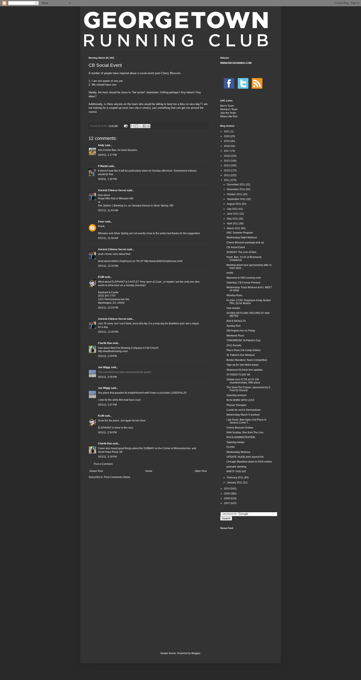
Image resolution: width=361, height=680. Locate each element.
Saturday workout (236, 395)
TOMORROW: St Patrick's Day (243, 340)
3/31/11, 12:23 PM (108, 307)
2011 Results (233, 345)
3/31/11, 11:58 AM (108, 238)
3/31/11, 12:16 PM (108, 265)
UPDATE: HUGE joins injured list (244, 456)
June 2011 (233, 213)
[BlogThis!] (136, 126)
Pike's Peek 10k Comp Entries (243, 350)
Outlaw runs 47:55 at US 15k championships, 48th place (243, 381)
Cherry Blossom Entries (239, 427)
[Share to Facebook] (144, 126)
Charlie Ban (105, 343)
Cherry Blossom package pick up (245, 242)
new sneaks (233, 308)
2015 (227, 160)
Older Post (201, 471)
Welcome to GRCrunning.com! (243, 277)
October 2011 (235, 194)
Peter (101, 221)
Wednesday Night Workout (241, 237)
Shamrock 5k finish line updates (244, 369)
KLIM (101, 277)
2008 (227, 498)
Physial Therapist (236, 405)
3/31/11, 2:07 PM (107, 404)
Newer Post (96, 471)
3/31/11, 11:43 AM (108, 210)
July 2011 (232, 208)
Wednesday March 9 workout (242, 414)
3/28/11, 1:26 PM (107, 179)
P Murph (103, 166)
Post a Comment (103, 464)
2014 (227, 165)
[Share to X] (140, 126)
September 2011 (236, 199)
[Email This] (132, 126)
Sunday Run (233, 325)
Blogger (195, 653)
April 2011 (233, 223)
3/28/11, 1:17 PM (107, 154)
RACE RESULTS (236, 321)
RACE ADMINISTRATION (240, 437)
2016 (227, 155)
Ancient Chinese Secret (112, 190)
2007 (227, 503)
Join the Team (228, 112)
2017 (227, 150)
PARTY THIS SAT (236, 471)
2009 (227, 493)
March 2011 (234, 228)
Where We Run (229, 116)
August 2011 (234, 203)
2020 (227, 136)
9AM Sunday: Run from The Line (244, 432)
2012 (227, 175)
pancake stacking (236, 466)
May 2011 (233, 218)
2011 (227, 180)
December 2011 (236, 184)
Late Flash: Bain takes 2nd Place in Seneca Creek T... (246, 421)
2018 (227, 146)
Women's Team (229, 109)
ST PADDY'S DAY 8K (238, 374)
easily (229, 272)
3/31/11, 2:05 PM (107, 376)
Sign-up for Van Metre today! (242, 364)
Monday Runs (234, 295)
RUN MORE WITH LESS (240, 400)
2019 (227, 141)
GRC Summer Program (239, 232)
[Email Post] (125, 126)
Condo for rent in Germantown (243, 409)
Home (148, 471)
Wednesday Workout (238, 452)
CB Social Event (235, 247)
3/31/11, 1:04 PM (107, 356)
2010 (227, 488)
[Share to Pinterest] (148, 126)
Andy (101, 145)
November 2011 (236, 189)
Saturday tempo (235, 442)
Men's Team (227, 105)
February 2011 (235, 477)
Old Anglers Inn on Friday (240, 330)
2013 (227, 170)
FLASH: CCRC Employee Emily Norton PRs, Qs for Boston (248, 302)
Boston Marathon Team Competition (246, 360)
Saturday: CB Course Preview (243, 282)
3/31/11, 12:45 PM (108, 331)
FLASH (230, 447)
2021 (227, 131)
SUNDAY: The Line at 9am (241, 252)
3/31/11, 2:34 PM (107, 432)
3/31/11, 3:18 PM (107, 456)
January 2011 (235, 482)
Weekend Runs (235, 335)
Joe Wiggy (104, 367)
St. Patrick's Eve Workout (240, 355)
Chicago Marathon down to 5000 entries (249, 461)
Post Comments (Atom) (117, 477)
